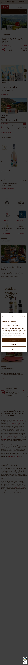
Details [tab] (14, 316)
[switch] (25, 663)
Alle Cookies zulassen (14, 340)
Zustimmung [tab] (5, 316)
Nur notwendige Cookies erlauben (14, 349)
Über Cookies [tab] (23, 316)
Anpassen (13, 344)
